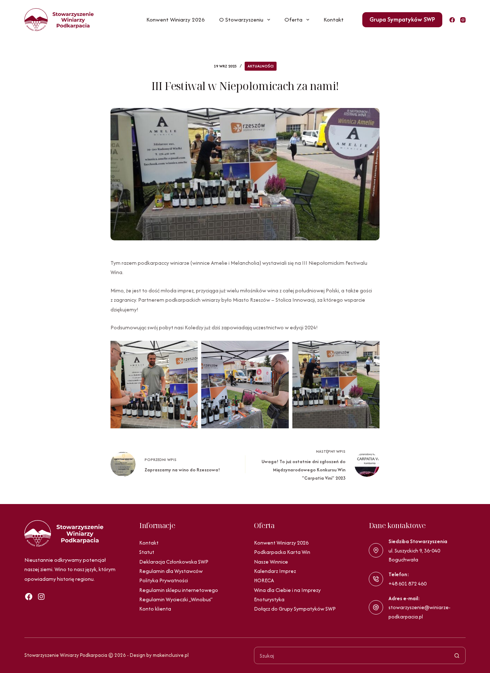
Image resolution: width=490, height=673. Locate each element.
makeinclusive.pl (171, 655)
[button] (154, 384)
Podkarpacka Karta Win (282, 552)
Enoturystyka (269, 599)
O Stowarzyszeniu (241, 19)
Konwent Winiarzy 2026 (175, 19)
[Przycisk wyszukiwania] (457, 655)
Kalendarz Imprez (275, 571)
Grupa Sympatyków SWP (402, 19)
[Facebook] (452, 20)
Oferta (293, 19)
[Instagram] (463, 20)
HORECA (264, 580)
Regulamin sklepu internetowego (178, 590)
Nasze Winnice (271, 561)
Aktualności (261, 66)
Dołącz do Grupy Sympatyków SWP (295, 608)
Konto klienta (155, 608)
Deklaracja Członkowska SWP (173, 561)
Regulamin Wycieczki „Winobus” (176, 599)
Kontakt (334, 19)
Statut (146, 552)
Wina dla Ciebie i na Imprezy (287, 590)
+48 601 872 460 (407, 583)
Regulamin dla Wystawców (171, 571)
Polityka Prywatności (163, 580)
